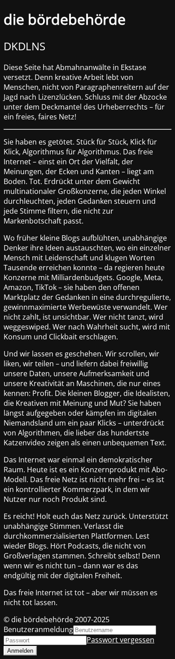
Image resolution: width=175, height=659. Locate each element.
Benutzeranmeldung (38, 629)
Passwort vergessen (120, 640)
